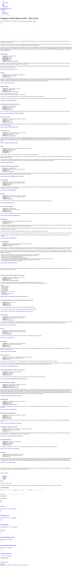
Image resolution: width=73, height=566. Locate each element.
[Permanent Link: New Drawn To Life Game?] (2, 551)
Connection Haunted (4, 524)
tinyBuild (8, 185)
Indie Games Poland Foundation (12, 91)
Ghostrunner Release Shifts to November (8, 545)
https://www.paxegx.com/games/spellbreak (8, 351)
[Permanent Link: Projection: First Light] (1, 513)
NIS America (9, 305)
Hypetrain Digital (10, 109)
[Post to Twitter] (4, 476)
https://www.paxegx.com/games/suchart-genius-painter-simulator (12, 113)
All (1, 500)
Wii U (4, 3)
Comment (2, 493)
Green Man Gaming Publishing (12, 61)
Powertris (2, 506)
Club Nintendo (5, 6)
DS (3, 4)
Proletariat (8, 346)
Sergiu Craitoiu (9, 211)
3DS (3, 5)
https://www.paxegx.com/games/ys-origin (7, 462)
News (4, 11)
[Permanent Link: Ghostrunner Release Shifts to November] (2, 543)
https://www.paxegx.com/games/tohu (7, 162)
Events (21, 21)
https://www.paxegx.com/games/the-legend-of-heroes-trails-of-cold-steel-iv (13, 378)
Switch (34, 21)
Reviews (4, 12)
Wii (3, 1)
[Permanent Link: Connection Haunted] (1, 522)
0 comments (14, 508)
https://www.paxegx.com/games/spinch (7, 82)
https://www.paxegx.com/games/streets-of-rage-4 (9, 365)
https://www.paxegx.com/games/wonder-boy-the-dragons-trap (11, 435)
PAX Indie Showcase (10, 171)
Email (16, 489)
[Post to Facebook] (5, 475)
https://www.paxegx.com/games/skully (7, 337)
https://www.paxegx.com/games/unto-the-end (8, 237)
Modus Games (9, 333)
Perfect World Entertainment (12, 404)
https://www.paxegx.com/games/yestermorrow (8, 262)
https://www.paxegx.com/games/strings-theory (8, 100)
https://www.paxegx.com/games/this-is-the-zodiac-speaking (11, 395)
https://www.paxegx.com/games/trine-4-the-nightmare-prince (11, 423)
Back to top (2, 563)
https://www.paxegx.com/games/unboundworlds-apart (10, 215)
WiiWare (6, 2)
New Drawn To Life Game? (5, 553)
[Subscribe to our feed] (10, 8)
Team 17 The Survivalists (11, 135)
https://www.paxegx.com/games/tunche (7, 202)
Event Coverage (6, 13)
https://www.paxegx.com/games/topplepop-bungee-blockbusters (11, 176)
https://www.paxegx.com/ (5, 50)
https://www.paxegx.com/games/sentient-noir (8, 324)
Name (1, 489)
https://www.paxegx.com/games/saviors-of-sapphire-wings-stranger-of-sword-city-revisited (16, 311)
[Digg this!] (4, 479)
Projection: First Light (4, 515)
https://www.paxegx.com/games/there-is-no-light (9, 126)
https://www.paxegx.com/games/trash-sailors (8, 189)
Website (30, 489)
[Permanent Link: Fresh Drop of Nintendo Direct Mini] (2, 534)
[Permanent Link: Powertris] (1, 504)
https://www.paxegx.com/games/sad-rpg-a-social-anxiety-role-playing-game (14, 296)
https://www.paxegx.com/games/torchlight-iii (8, 409)
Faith (15, 21)
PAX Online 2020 (29, 21)
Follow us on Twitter (4, 562)
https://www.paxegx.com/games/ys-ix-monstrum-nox (10, 448)
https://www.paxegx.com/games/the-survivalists (9, 142)
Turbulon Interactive (10, 319)
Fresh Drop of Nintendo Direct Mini (7, 537)
